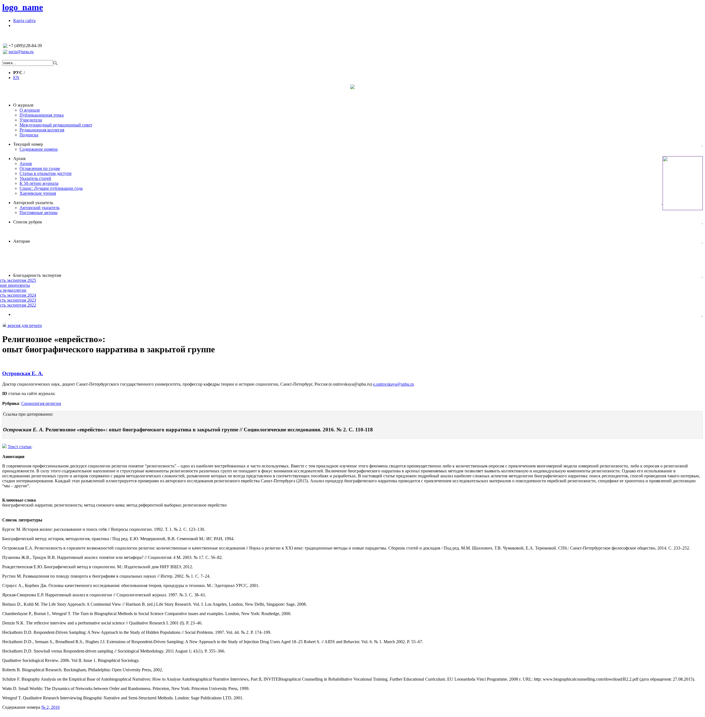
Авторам (21, 241)
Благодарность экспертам (37, 275)
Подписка (29, 134)
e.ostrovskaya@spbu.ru (393, 384)
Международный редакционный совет (56, 125)
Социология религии (41, 403)
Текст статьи (19, 446)
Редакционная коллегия (42, 130)
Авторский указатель (33, 202)
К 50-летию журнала (39, 183)
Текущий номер (28, 144)
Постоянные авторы (39, 212)
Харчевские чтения (38, 193)
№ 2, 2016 (50, 707)
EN (16, 77)
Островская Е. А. (22, 373)
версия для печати (24, 325)
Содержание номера (39, 149)
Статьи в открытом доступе (46, 173)
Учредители (31, 120)
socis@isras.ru (21, 51)
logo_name (22, 7)
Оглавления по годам (40, 168)
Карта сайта (24, 20)
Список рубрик (27, 222)
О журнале (23, 105)
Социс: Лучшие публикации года (51, 188)
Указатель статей (35, 178)
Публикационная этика (42, 115)
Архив (19, 158)
